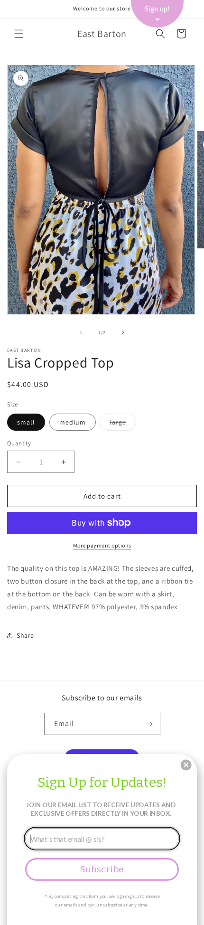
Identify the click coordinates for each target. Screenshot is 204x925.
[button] (19, 33)
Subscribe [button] (101, 869)
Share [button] (25, 635)
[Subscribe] (149, 724)
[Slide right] (122, 332)
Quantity (19, 443)
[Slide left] (81, 332)
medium (72, 422)
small (26, 422)
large (123, 424)
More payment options (102, 545)
